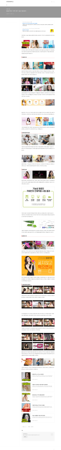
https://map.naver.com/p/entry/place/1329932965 (30, 28)
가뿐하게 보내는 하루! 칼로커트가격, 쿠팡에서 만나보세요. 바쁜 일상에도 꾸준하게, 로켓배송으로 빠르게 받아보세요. (38, 25)
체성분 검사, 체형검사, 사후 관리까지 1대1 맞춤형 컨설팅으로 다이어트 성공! (34, 31)
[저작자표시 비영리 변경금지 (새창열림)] (32, 426)
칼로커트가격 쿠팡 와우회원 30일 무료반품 (30, 23)
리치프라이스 (10, 1)
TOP (54, 449)
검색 (52, 1)
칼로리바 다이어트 (26, 29)
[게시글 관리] (26, 426)
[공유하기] (24, 426)
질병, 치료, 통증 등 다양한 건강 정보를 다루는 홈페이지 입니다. (31, 434)
